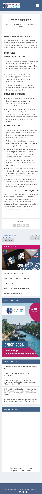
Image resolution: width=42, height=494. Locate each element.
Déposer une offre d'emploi (21, 471)
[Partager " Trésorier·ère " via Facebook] (15, 225)
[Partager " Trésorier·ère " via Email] (27, 225)
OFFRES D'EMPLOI (11, 409)
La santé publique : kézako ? (14, 273)
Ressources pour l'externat (13, 293)
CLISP (14, 24)
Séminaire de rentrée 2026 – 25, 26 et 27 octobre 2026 (18, 374)
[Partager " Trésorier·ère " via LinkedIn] (23, 225)
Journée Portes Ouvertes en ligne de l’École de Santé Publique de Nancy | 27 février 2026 (20, 400)
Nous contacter (31, 489)
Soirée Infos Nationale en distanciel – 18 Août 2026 (20, 367)
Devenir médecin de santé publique (16, 278)
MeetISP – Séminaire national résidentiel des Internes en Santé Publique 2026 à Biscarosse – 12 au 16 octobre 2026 (20, 382)
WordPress (34, 486)
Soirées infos (8, 283)
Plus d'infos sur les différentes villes (16, 288)
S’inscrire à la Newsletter (14, 489)
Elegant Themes (16, 486)
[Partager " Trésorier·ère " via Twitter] (19, 225)
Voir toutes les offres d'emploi (21, 468)
